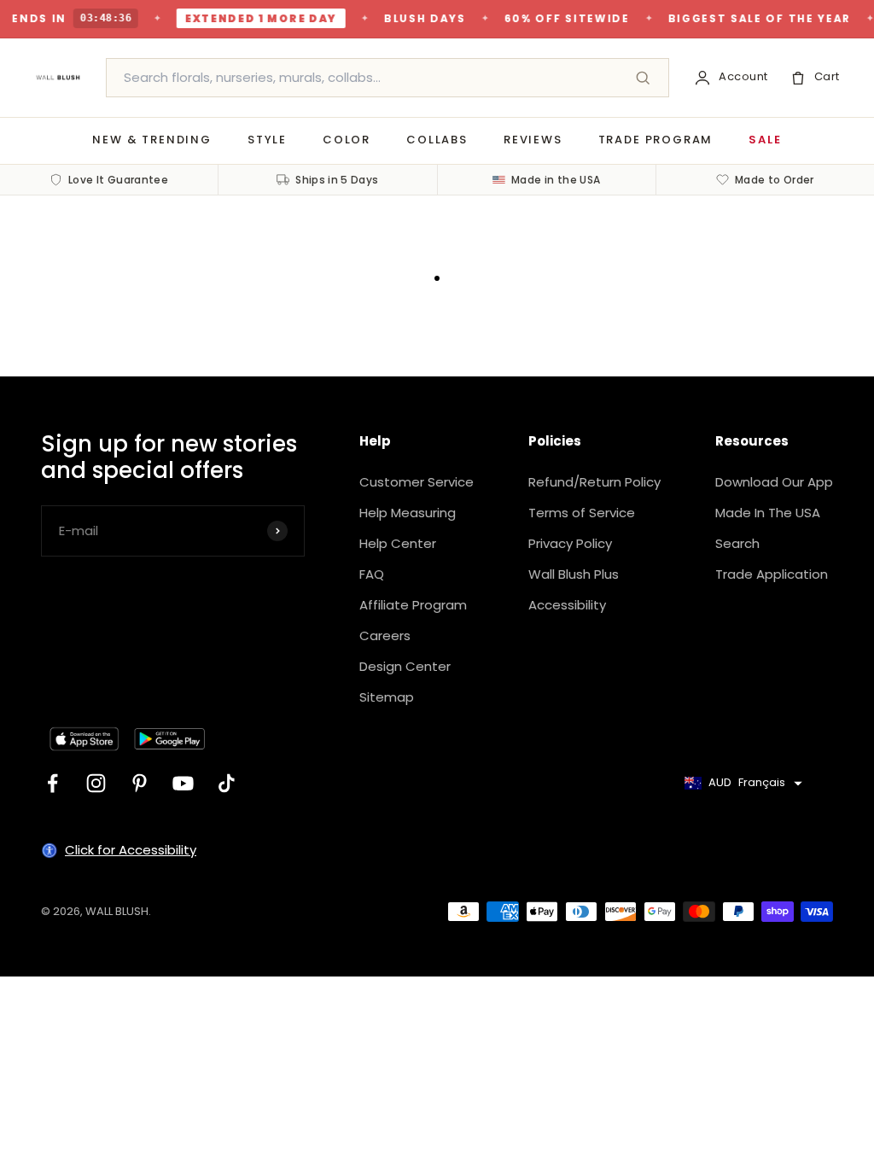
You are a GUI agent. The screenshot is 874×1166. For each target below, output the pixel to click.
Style (267, 139)
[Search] (642, 77)
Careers (385, 635)
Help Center (397, 543)
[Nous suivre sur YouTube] (183, 783)
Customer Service (416, 482)
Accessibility (567, 605)
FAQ (371, 574)
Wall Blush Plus (573, 574)
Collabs (437, 139)
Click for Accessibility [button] (130, 850)
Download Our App (774, 482)
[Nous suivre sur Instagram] (96, 783)
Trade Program (656, 139)
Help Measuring (407, 513)
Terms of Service (581, 513)
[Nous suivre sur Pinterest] (139, 783)
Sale (765, 139)
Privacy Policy (570, 543)
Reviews (533, 139)
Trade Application (771, 574)
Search (737, 543)
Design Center (405, 666)
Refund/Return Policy (594, 482)
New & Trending (151, 139)
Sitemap (386, 697)
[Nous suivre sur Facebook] (52, 783)
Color (346, 139)
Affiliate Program (413, 605)
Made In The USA (767, 513)
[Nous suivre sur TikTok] (226, 783)
